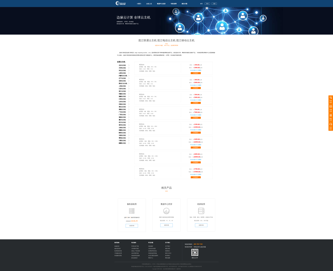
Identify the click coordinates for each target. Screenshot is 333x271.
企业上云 (149, 3)
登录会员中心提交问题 (200, 247)
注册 (214, 3)
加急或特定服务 (135, 255)
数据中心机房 (161, 3)
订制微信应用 (118, 253)
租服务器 (116, 246)
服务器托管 (117, 248)
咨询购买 (195, 73)
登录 (207, 3)
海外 (129, 217)
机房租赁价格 (118, 251)
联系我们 (167, 255)
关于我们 (167, 246)
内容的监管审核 (152, 253)
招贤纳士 (167, 251)
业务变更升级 (135, 253)
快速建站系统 (118, 255)
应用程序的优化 (152, 251)
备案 (201, 3)
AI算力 (139, 3)
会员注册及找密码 (153, 255)
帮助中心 (150, 258)
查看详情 (131, 225)
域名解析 (150, 246)
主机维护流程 (135, 248)
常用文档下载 (135, 246)
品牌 (125, 217)
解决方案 (184, 3)
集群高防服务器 (135, 217)
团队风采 (167, 248)
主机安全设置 (152, 248)
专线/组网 (174, 3)
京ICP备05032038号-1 (183, 266)
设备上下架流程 (135, 251)
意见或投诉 (134, 258)
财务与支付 (168, 253)
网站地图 (167, 258)
